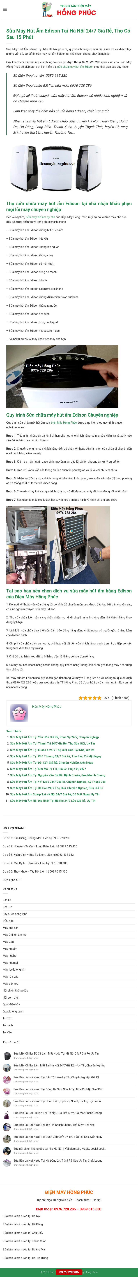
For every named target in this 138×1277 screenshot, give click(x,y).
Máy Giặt (8, 941)
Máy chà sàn (10, 928)
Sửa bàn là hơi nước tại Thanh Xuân (24, 1241)
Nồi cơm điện (11, 997)
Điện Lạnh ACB (12, 880)
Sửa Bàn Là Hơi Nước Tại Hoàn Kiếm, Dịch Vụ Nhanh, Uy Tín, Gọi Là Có (57, 1101)
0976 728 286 (69, 1272)
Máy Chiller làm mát (15, 934)
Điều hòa (8, 921)
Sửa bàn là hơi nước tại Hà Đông (23, 1224)
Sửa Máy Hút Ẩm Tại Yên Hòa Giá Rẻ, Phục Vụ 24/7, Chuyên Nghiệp (54, 737)
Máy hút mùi (10, 962)
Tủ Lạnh (8, 1025)
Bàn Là (7, 900)
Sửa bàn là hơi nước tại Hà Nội (21, 1216)
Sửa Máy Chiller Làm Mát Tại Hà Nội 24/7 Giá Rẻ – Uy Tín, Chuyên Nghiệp (59, 1065)
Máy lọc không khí (14, 969)
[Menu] (5, 9)
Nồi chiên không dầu (15, 990)
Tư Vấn (7, 1032)
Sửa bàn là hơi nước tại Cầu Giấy (23, 1233)
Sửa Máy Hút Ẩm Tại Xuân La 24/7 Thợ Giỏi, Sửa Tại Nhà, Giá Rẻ (52, 750)
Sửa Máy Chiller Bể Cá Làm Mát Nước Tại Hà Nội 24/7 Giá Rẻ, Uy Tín (56, 1053)
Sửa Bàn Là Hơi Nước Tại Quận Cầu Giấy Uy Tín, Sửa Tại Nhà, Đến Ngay (57, 1137)
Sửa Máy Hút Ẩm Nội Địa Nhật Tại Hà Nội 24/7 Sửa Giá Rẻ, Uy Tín (52, 800)
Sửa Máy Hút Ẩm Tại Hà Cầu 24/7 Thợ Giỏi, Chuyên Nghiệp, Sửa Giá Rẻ (56, 788)
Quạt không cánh (13, 1011)
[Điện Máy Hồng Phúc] (69, 9)
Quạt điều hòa (11, 1004)
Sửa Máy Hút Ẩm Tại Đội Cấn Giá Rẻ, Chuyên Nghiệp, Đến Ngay (51, 762)
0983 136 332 (65, 854)
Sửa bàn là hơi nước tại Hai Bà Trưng (25, 1258)
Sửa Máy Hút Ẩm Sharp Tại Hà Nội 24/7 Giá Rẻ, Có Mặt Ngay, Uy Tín (54, 794)
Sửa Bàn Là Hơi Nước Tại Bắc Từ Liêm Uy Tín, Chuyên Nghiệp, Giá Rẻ (56, 1077)
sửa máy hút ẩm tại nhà (40, 217)
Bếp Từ (7, 907)
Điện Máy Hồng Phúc (64, 422)
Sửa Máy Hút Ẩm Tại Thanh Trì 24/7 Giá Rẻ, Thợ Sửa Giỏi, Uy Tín (52, 743)
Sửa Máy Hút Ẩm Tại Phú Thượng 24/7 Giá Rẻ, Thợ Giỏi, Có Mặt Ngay (55, 756)
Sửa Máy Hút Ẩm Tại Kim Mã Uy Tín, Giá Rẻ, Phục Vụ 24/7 (48, 769)
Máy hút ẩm (10, 949)
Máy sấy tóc (10, 983)
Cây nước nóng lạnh (15, 914)
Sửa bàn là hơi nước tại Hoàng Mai (24, 1249)
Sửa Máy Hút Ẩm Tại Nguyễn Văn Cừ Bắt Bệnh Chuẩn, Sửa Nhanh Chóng (57, 775)
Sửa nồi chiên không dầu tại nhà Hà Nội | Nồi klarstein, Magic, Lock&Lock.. (59, 1148)
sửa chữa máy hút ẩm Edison (75, 66)
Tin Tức (7, 1018)
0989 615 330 (68, 846)
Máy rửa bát (10, 976)
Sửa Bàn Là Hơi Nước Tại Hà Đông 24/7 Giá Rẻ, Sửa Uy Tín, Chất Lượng (57, 1160)
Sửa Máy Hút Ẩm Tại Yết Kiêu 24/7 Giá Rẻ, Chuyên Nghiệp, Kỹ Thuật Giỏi (57, 781)
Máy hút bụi (10, 955)
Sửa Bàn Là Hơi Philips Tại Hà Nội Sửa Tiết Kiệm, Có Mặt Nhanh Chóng (57, 1113)
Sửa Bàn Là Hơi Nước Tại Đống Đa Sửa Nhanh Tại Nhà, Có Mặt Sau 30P (58, 1089)
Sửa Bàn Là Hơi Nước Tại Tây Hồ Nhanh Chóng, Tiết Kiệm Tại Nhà (54, 1125)
